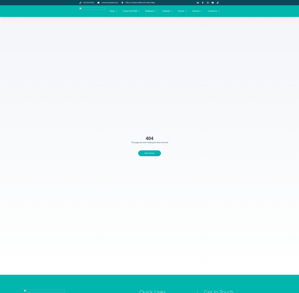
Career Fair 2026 (130, 11)
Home (112, 11)
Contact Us (212, 11)
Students (166, 11)
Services (196, 11)
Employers (149, 11)
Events (181, 11)
